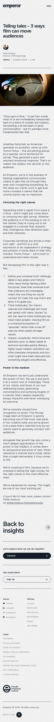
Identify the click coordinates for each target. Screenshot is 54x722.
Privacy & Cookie (11, 643)
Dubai (30, 621)
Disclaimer (8, 639)
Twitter (9, 604)
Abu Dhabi (32, 626)
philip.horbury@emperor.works (25, 503)
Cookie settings (11, 675)
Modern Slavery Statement (16, 652)
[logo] (12, 6)
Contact (11, 556)
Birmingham (33, 617)
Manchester (33, 613)
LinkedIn (9, 608)
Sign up (11, 579)
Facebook (10, 613)
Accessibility (9, 657)
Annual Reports (10, 661)
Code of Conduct (11, 648)
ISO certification (11, 670)
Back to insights (13, 527)
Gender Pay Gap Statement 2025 (19, 666)
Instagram (10, 617)
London (31, 604)
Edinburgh (32, 608)
